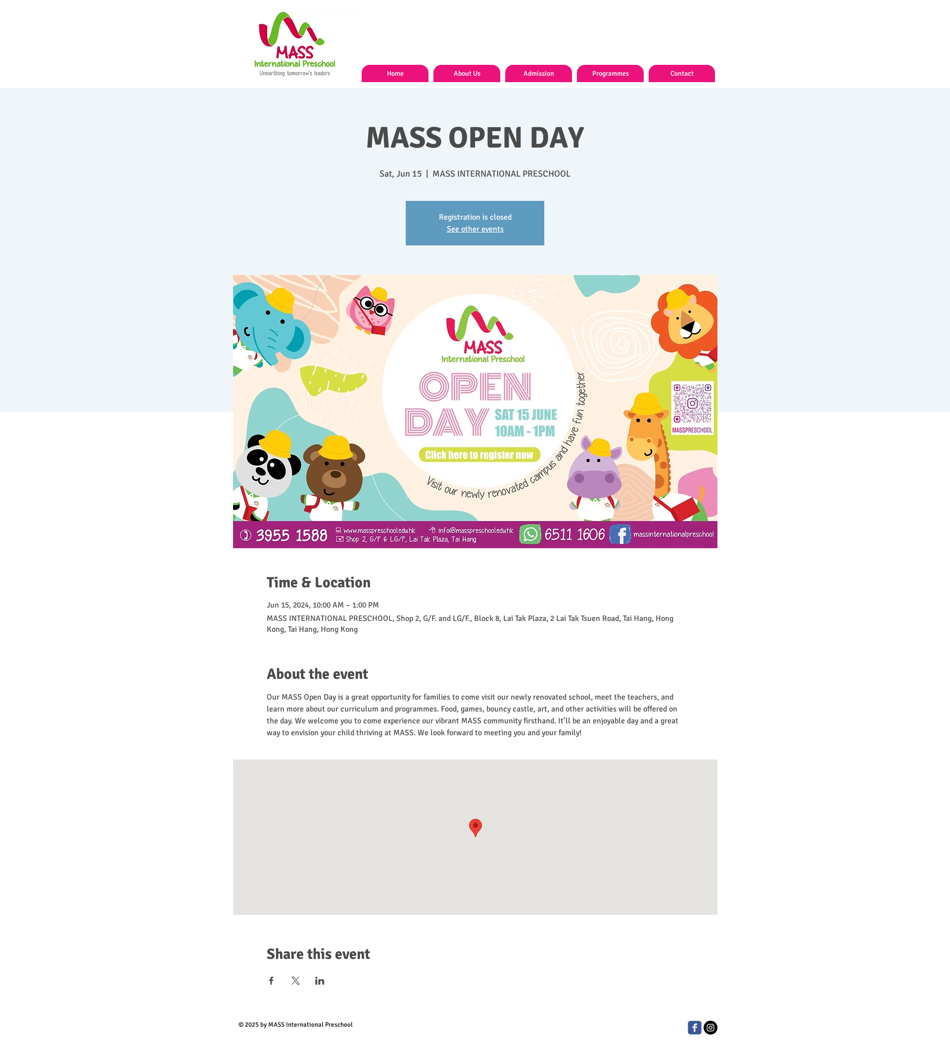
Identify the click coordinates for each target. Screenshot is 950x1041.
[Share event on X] (295, 981)
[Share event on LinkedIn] (320, 981)
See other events (475, 229)
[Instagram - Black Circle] (710, 1028)
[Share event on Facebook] (271, 981)
